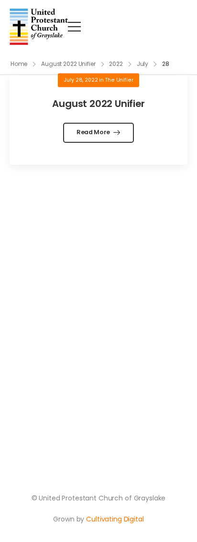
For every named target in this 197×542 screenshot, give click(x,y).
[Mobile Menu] (74, 26)
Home (19, 64)
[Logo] (39, 27)
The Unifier (119, 80)
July (143, 64)
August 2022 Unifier (68, 64)
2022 (116, 64)
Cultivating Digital (114, 519)
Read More (94, 132)
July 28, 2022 (81, 80)
